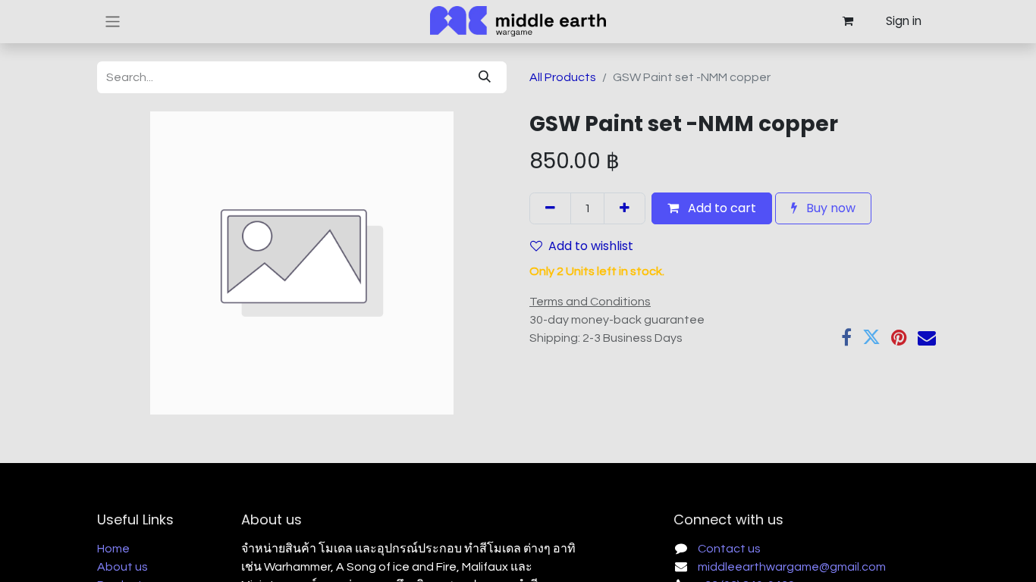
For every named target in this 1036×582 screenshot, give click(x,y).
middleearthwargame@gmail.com (792, 567)
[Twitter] (871, 337)
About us (122, 567)
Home (113, 549)
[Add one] (624, 208)
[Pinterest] (899, 337)
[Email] (927, 337)
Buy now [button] (829, 208)
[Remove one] (550, 208)
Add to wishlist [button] (590, 246)
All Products (562, 77)
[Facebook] (846, 337)
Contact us (729, 549)
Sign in (903, 21)
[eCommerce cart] (847, 21)
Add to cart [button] (720, 208)
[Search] (485, 77)
